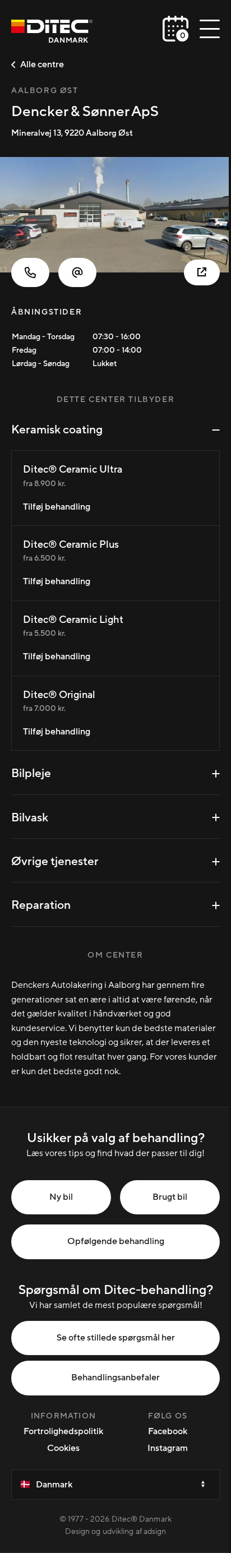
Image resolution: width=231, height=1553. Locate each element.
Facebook (167, 1431)
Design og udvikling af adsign (116, 1532)
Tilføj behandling (56, 506)
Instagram (167, 1448)
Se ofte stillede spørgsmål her (116, 1337)
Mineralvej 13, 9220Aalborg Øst (72, 133)
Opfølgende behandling (115, 1241)
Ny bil (61, 1197)
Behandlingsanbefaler (115, 1377)
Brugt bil (170, 1197)
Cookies (63, 1448)
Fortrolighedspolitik (63, 1431)
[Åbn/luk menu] (210, 28)
